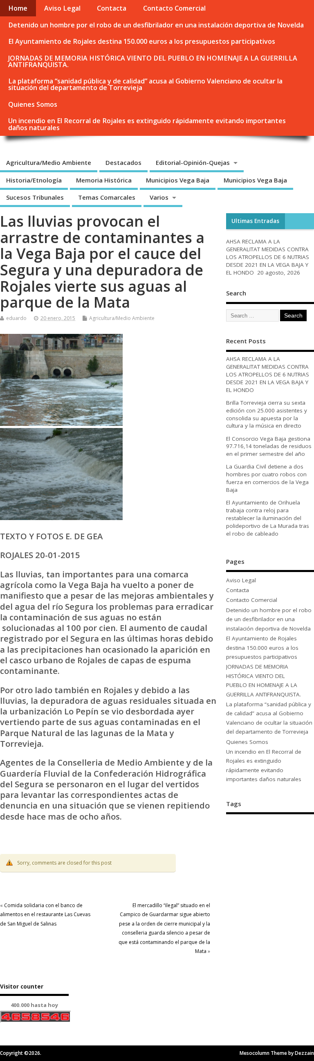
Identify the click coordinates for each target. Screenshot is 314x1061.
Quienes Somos (32, 104)
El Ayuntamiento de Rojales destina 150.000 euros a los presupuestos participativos (141, 41)
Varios (159, 197)
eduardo (16, 318)
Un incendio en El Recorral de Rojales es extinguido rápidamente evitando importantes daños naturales (147, 124)
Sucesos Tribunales (35, 197)
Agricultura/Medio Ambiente (48, 162)
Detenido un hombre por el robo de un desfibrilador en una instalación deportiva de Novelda (156, 24)
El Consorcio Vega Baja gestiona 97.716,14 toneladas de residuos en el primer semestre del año (269, 446)
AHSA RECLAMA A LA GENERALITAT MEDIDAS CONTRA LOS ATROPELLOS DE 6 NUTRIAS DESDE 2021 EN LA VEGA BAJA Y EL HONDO (267, 257)
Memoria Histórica (104, 180)
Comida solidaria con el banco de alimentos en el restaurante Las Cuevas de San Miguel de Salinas (45, 914)
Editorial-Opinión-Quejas (193, 162)
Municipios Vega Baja (177, 180)
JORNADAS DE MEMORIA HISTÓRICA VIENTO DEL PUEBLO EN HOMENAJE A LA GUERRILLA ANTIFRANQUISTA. (152, 61)
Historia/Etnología (34, 180)
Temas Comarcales (106, 197)
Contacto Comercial (174, 8)
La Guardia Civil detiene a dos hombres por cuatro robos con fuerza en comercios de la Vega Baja (267, 478)
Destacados (123, 162)
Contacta (111, 8)
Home (17, 8)
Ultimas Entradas (255, 221)
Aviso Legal (62, 8)
